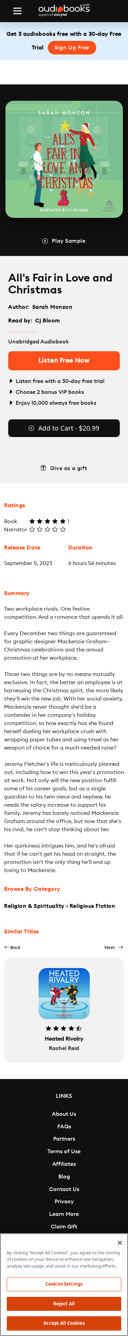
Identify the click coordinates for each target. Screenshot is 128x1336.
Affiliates (64, 1164)
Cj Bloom (47, 321)
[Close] (119, 1242)
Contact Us (64, 1189)
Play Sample (68, 241)
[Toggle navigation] (17, 10)
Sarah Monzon (52, 307)
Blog (64, 1176)
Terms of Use (64, 1151)
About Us (64, 1114)
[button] (12, 947)
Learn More (64, 1214)
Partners (64, 1139)
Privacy (64, 1201)
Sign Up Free (72, 47)
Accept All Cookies (63, 1323)
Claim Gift (64, 1226)
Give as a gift (68, 468)
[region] (64, 1284)
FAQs (64, 1126)
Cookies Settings (64, 1284)
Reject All (64, 1304)
